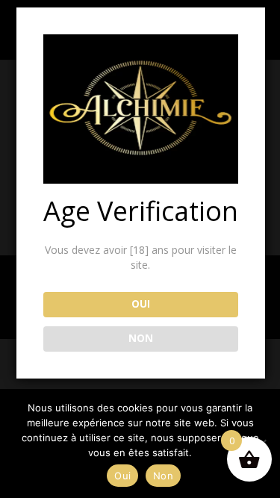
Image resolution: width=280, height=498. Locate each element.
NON (140, 338)
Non (163, 476)
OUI (140, 304)
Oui (122, 476)
